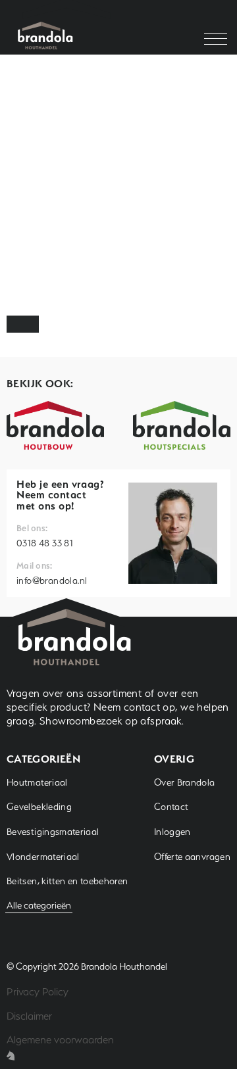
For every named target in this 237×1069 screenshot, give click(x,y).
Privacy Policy (37, 992)
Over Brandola (184, 782)
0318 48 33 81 (44, 543)
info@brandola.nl (51, 580)
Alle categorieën (39, 905)
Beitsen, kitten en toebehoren (67, 881)
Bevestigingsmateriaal (53, 831)
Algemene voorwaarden (60, 1039)
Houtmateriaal (37, 782)
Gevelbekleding (39, 806)
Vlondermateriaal (43, 856)
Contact (171, 806)
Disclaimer (29, 1016)
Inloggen (172, 831)
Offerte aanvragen (192, 856)
